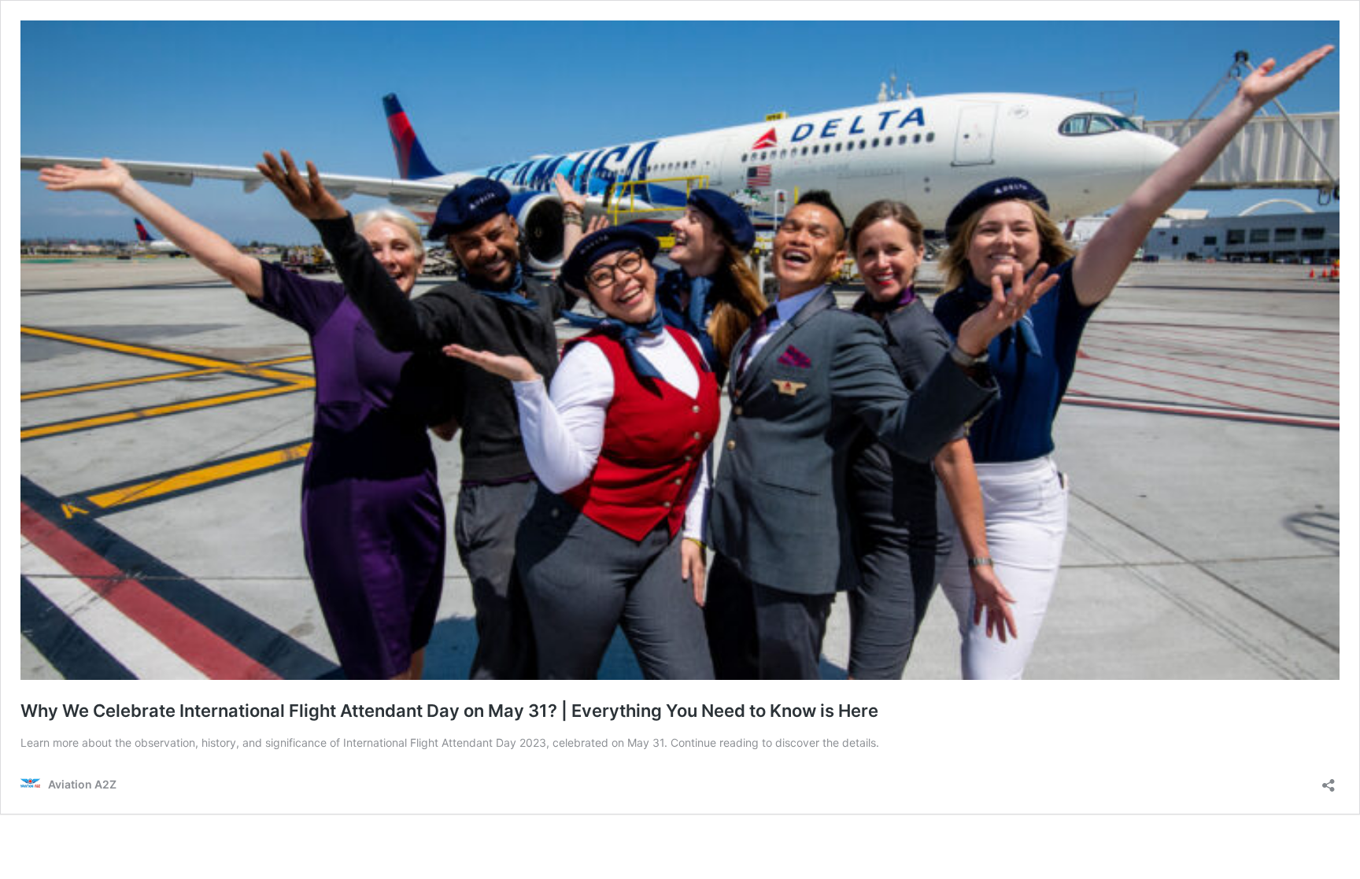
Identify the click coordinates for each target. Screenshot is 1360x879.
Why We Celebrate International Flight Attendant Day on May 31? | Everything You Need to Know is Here (449, 710)
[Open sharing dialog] (1329, 780)
